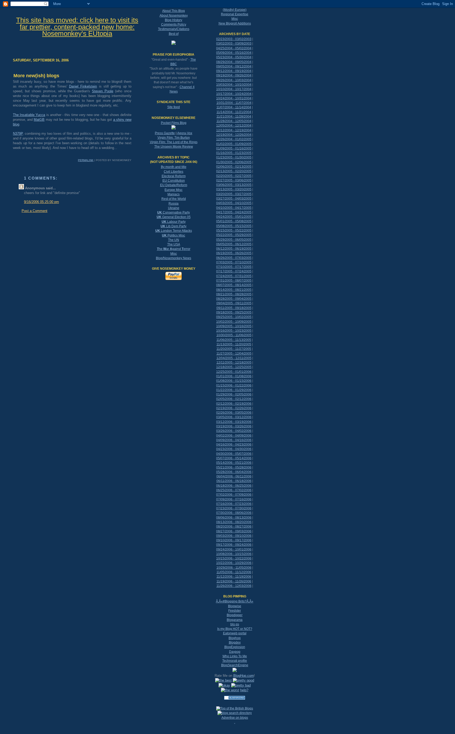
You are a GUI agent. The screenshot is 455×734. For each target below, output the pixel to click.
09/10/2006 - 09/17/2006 (233, 540)
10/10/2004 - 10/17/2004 (233, 89)
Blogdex (235, 642)
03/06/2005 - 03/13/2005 (233, 184)
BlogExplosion (234, 647)
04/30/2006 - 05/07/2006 (233, 453)
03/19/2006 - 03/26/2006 (233, 426)
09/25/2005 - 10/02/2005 (233, 316)
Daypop (234, 651)
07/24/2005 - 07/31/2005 (233, 276)
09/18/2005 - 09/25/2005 (233, 312)
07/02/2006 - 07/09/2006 (233, 494)
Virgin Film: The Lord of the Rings (173, 142)
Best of (174, 33)
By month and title (173, 166)
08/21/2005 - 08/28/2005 (233, 294)
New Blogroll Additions (235, 23)
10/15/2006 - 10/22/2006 (233, 558)
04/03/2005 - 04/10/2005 (233, 203)
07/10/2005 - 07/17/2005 (233, 266)
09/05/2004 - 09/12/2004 (233, 66)
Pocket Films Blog (173, 122)
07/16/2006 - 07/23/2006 (233, 503)
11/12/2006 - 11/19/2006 (233, 576)
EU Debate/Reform (173, 185)
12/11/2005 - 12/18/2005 (233, 362)
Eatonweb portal (234, 633)
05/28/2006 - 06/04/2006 (233, 472)
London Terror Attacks (173, 230)
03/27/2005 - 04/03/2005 (233, 198)
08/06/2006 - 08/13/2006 (233, 517)
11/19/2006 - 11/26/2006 (233, 581)
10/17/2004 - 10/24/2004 (233, 93)
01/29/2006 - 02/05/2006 (233, 394)
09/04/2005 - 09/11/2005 (233, 303)
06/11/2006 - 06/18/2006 (233, 480)
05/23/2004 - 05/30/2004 (233, 57)
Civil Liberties (173, 171)
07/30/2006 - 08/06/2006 (233, 512)
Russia (174, 203)
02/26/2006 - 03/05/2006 (233, 412)
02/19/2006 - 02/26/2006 (233, 408)
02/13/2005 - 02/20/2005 (233, 171)
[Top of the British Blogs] (234, 708)
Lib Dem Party (173, 226)
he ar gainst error (173, 248)
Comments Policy (173, 24)
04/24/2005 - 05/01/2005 (233, 216)
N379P (18, 134)
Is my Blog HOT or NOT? (234, 628)
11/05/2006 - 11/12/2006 (233, 572)
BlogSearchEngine (234, 665)
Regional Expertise (234, 14)
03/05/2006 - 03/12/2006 (233, 417)
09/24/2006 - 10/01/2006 (233, 549)
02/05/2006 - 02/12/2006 (233, 398)
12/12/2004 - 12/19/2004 (233, 130)
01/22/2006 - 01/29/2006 (233, 390)
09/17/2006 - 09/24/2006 (233, 544)
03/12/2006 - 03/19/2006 (233, 421)
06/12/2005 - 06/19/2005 (233, 248)
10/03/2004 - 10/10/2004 (233, 84)
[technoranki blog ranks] (234, 704)
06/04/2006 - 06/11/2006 (233, 476)
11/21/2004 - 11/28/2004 (233, 116)
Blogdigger (235, 615)
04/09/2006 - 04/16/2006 (233, 440)
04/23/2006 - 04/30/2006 (233, 449)
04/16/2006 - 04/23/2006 (233, 444)
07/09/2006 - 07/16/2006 (233, 499)
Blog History (173, 20)
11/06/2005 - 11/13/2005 (233, 339)
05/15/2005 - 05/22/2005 (233, 230)
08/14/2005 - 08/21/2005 (233, 289)
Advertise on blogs (234, 717)
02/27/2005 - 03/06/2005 (233, 180)
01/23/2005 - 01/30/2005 (233, 157)
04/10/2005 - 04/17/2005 (233, 207)
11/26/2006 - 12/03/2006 (233, 585)
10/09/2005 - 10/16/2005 (233, 326)
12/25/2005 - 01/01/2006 (233, 371)
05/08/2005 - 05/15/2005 (233, 226)
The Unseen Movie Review (173, 146)
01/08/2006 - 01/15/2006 (233, 380)
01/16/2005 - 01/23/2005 (233, 152)
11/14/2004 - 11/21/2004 (233, 112)
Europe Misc (173, 189)
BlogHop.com (243, 676)
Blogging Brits (235, 601)
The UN (173, 240)
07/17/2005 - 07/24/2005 (233, 271)
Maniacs (173, 194)
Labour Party (174, 221)
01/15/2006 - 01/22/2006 (233, 385)
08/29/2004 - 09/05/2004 (233, 62)
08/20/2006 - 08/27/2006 (233, 526)
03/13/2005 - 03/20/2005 (233, 189)
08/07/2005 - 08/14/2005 (233, 285)
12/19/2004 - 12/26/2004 (233, 134)
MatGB (39, 120)
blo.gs (234, 624)
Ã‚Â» (249, 601)
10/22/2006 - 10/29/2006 (233, 562)
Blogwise (234, 606)
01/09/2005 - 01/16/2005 (233, 148)
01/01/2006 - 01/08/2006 (233, 376)
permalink (85, 160)
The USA (173, 244)
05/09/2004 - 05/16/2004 (233, 52)
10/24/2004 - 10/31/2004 (233, 98)
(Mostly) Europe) (234, 9)
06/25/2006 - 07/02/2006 (233, 490)
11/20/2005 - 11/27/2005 (233, 348)
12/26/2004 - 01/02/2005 (233, 139)
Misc (173, 253)
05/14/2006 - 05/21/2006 (233, 462)
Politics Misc (173, 235)
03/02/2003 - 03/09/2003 (233, 43)
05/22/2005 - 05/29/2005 (233, 234)
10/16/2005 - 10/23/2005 (233, 330)
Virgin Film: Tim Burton (173, 137)
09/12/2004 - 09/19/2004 (233, 71)
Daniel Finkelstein (83, 86)
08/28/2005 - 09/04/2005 (233, 298)
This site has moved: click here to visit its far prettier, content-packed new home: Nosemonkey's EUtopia (77, 26)
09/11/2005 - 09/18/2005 (233, 308)
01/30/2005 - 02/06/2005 (233, 162)
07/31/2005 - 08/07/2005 (233, 280)
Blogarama (235, 619)
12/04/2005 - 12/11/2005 (233, 358)
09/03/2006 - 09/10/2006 (233, 535)
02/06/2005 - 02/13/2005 (233, 166)
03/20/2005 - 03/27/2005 (233, 194)
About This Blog (173, 10)
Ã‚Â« (219, 601)
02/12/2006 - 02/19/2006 (233, 403)
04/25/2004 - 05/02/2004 (233, 48)
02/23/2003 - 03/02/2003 (233, 39)
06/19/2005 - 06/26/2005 (233, 253)
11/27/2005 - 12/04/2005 (233, 353)
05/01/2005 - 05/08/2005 (233, 221)
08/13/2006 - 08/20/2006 (233, 522)
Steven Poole (102, 91)
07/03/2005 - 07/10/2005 (233, 262)
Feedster (234, 610)
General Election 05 (174, 217)
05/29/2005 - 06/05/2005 (233, 239)
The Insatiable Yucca (29, 115)
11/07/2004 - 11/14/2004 (233, 107)
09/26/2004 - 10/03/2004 (233, 80)
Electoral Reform (174, 176)
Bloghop (235, 638)
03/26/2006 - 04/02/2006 (233, 430)
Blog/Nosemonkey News (173, 258)
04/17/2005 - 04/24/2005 (233, 212)
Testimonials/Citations (173, 29)
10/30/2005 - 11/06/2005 (233, 335)
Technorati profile (234, 660)
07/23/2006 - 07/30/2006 (233, 508)
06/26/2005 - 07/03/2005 (233, 257)
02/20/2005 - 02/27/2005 (233, 175)
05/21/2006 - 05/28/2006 (233, 467)
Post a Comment (34, 211)
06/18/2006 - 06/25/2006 (233, 485)
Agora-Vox (184, 133)
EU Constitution (173, 180)
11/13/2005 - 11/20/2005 (233, 344)
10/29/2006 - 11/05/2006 (233, 567)
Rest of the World (173, 198)
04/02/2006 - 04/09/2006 (233, 435)
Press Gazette (165, 133)
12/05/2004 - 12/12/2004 (233, 125)
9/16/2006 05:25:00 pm (41, 202)
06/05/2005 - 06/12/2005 (233, 244)
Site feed (173, 107)
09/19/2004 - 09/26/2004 (233, 75)
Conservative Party (173, 212)
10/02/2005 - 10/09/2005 (233, 321)
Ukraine (173, 208)
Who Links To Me (234, 656)
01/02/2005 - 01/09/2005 (233, 144)
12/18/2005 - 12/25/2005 (233, 367)
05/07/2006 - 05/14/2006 (233, 458)
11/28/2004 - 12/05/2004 (233, 121)
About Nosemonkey (174, 15)
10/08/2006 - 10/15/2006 (233, 554)
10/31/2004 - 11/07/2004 (233, 102)
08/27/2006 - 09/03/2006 (233, 531)
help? (244, 690)
